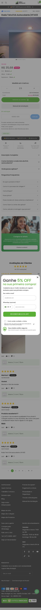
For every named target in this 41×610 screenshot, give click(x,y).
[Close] (37, 277)
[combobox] (7, 307)
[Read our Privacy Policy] (34, 324)
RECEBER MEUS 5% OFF (19, 314)
